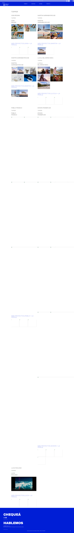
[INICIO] (5, 4)
